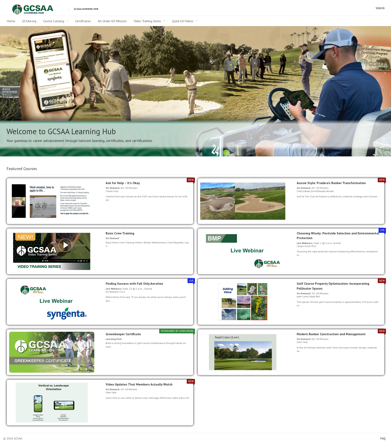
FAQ (383, 438)
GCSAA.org (29, 21)
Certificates (83, 21)
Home (11, 21)
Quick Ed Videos (182, 21)
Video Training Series (147, 21)
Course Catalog (53, 21)
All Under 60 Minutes (112, 21)
